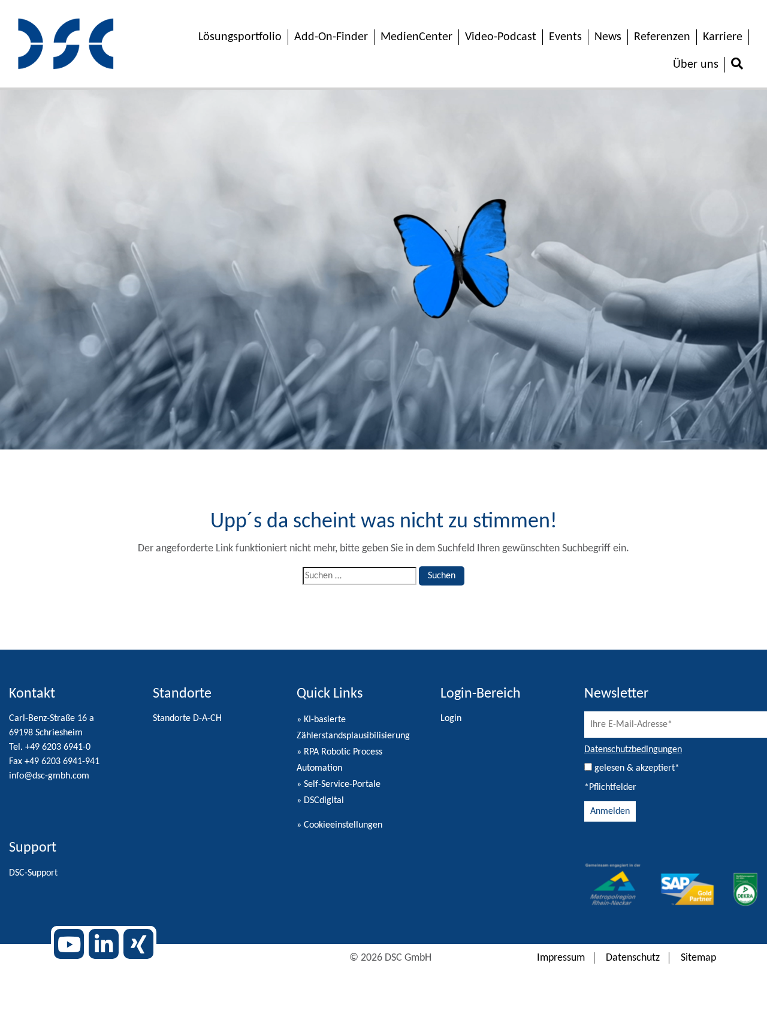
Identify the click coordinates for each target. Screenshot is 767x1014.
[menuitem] (737, 65)
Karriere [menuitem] (722, 37)
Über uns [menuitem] (695, 65)
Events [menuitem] (565, 37)
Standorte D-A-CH (187, 718)
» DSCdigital (320, 800)
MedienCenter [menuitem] (416, 37)
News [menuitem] (607, 37)
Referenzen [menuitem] (662, 37)
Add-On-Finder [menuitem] (331, 37)
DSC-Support (33, 873)
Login (450, 718)
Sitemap (698, 958)
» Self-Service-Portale (339, 784)
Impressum (561, 958)
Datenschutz (633, 958)
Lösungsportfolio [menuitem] (240, 37)
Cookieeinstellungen (343, 825)
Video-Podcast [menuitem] (500, 37)
